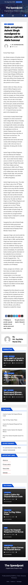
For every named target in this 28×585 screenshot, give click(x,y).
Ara (5, 24)
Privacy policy (7, 464)
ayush (5, 373)
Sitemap (5, 472)
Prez (5, 390)
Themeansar (14, 577)
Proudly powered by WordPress (9, 575)
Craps (5, 527)
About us (5, 460)
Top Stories (10, 24)
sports (5, 356)
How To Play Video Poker (10, 420)
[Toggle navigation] (13, 16)
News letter (6, 468)
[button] (22, 15)
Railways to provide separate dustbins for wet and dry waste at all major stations (9, 324)
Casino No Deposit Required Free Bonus (13, 531)
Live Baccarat (7, 492)
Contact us (12, 581)
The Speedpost (14, 7)
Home (8, 581)
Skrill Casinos (7, 510)
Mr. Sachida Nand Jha (17, 44)
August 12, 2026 (10, 499)
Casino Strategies (8, 545)
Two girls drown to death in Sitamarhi (19, 321)
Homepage (19, 581)
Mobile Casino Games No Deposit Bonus (13, 548)
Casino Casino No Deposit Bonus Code (13, 495)
